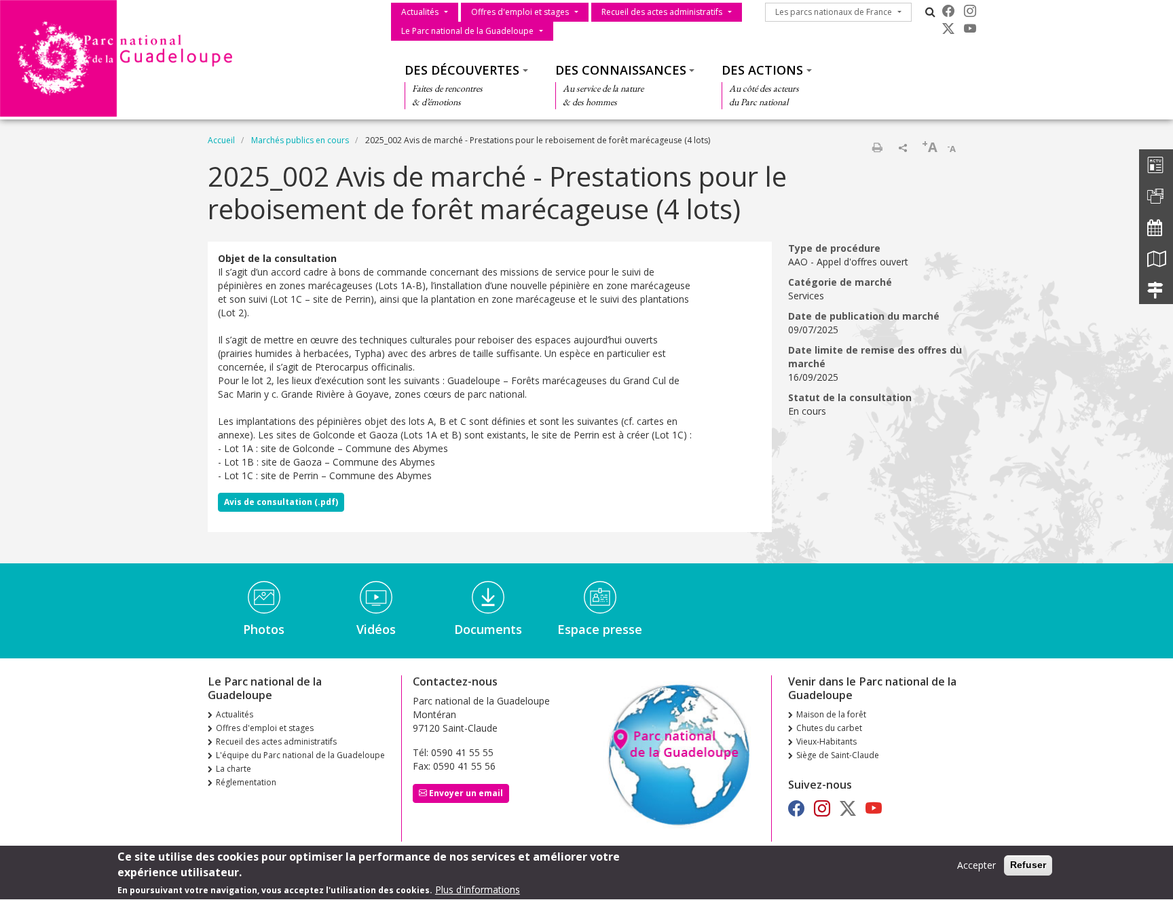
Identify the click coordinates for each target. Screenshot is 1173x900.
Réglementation (246, 782)
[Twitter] (948, 28)
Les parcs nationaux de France (833, 12)
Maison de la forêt (831, 714)
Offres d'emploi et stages (520, 12)
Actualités (420, 12)
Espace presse (599, 629)
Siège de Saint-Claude (837, 755)
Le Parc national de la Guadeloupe (467, 31)
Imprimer (877, 147)
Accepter (976, 865)
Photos (263, 629)
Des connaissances (620, 70)
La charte (233, 768)
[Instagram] (970, 11)
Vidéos (376, 629)
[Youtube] (970, 28)
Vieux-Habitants (826, 741)
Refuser (1028, 864)
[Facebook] (948, 11)
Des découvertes (462, 70)
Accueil (221, 140)
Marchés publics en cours (300, 140)
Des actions (762, 70)
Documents (488, 629)
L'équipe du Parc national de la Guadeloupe (300, 755)
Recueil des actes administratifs (661, 12)
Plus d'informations (477, 889)
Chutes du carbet (829, 728)
